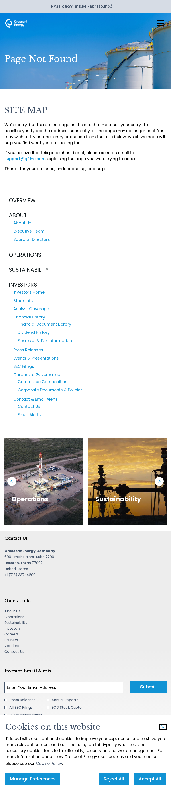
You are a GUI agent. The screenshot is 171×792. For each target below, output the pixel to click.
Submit (148, 687)
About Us (22, 223)
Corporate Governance (36, 374)
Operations (25, 255)
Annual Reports (64, 699)
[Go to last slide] (11, 481)
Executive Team (29, 231)
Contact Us (29, 406)
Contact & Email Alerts (35, 399)
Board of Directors (31, 239)
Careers (18, 634)
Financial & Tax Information (45, 340)
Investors (23, 284)
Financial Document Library (44, 324)
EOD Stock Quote (66, 707)
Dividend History (34, 332)
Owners (17, 640)
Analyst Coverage (31, 309)
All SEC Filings (21, 707)
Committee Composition (42, 381)
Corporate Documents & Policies (50, 390)
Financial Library (29, 317)
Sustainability (29, 269)
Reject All (114, 779)
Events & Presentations (36, 358)
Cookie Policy (49, 763)
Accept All (150, 779)
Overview (22, 200)
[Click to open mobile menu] (160, 23)
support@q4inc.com (25, 158)
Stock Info (23, 300)
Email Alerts (29, 414)
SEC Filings (23, 366)
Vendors (18, 646)
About (18, 215)
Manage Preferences (33, 779)
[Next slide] (159, 481)
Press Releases (28, 350)
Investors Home (29, 292)
